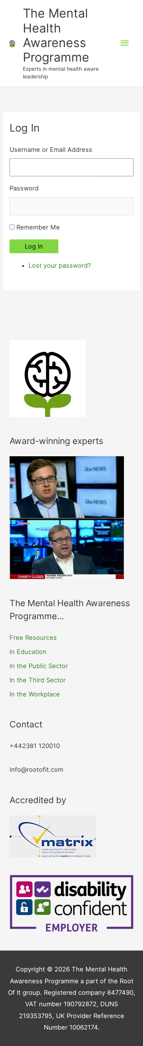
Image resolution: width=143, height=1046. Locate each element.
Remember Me (38, 227)
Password (24, 188)
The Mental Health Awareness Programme (56, 35)
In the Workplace (35, 694)
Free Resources (33, 637)
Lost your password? (60, 265)
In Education (28, 652)
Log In (34, 246)
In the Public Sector (39, 666)
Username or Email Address (51, 149)
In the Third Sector (38, 680)
